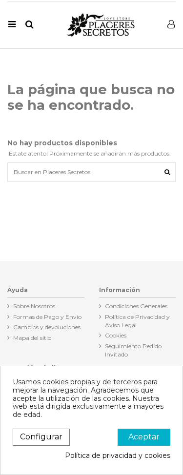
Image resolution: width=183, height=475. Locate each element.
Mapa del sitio (32, 337)
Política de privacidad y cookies (117, 456)
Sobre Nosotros (34, 306)
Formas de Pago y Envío (47, 316)
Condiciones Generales (136, 306)
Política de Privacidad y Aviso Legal (137, 321)
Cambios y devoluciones (47, 327)
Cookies (115, 335)
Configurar (41, 436)
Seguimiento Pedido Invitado (133, 350)
